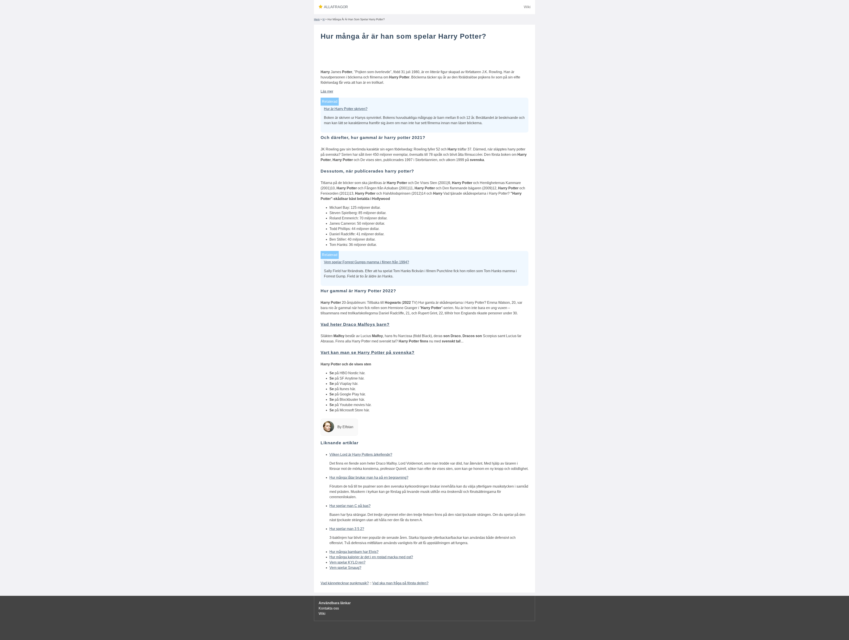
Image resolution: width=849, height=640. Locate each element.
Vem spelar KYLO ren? (347, 562)
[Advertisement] (424, 56)
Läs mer (327, 91)
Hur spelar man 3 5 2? (346, 529)
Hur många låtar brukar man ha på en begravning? (368, 477)
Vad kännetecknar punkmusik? (345, 583)
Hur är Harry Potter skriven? (345, 109)
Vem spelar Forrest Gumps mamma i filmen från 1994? (366, 262)
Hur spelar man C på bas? (350, 506)
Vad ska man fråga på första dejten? (400, 583)
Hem (317, 19)
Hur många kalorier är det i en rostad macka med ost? (371, 557)
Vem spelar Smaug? (345, 568)
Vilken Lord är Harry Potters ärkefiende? (360, 454)
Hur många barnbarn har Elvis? (354, 552)
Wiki (527, 7)
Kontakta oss (329, 608)
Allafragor (336, 7)
